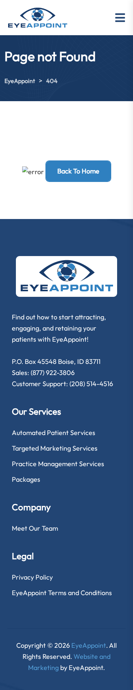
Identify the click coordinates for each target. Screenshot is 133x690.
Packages (26, 479)
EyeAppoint (88, 645)
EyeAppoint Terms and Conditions (62, 592)
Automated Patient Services (53, 432)
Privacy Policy (32, 577)
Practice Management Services (58, 464)
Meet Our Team (35, 528)
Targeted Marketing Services (55, 448)
